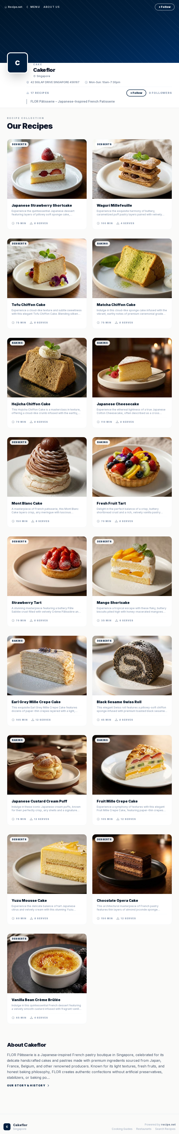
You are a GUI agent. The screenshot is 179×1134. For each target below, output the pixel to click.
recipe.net (168, 1124)
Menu (35, 7)
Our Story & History (26, 1085)
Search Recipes (165, 1129)
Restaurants (143, 1129)
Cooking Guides (122, 1129)
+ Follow (165, 7)
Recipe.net (15, 7)
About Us (51, 7)
